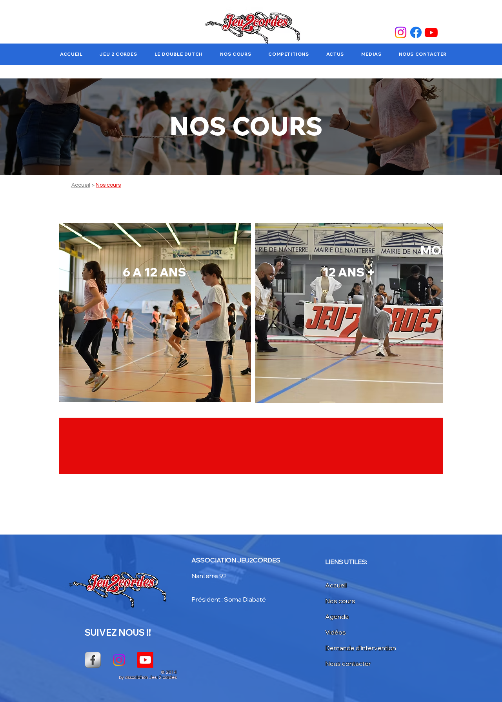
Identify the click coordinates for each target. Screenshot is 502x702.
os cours (342, 601)
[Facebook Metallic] (93, 660)
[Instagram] (400, 32)
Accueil (80, 185)
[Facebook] (416, 32)
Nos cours (108, 185)
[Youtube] (431, 32)
